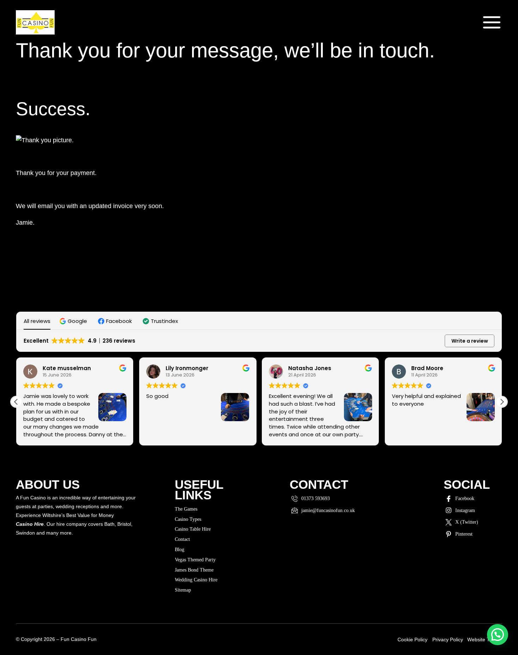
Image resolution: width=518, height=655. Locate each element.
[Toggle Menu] (491, 22)
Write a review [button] (469, 340)
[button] (74, 321)
